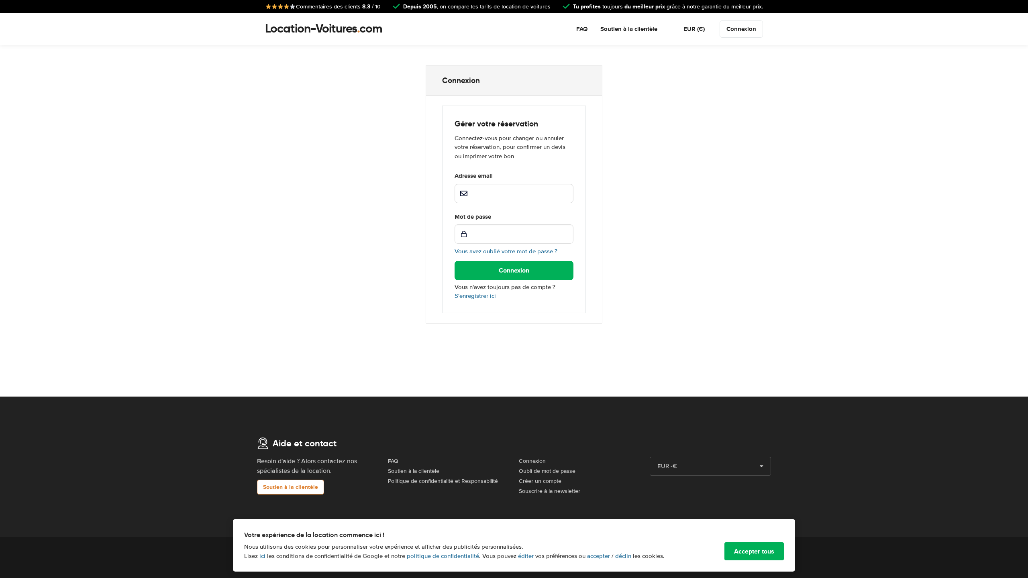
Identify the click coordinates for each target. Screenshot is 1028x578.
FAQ (581, 28)
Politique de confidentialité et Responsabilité (443, 481)
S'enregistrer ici (475, 295)
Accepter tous (754, 551)
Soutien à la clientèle (628, 28)
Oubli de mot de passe (547, 471)
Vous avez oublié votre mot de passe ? (506, 251)
